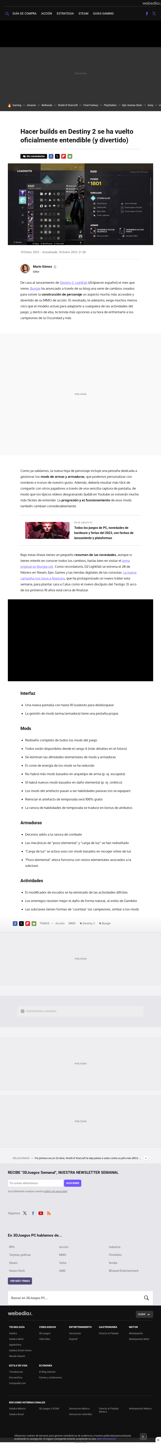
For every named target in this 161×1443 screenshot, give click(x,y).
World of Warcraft (68, 105)
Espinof (73, 1339)
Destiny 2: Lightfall (73, 282)
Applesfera (15, 1344)
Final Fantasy (90, 105)
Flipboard (63, 156)
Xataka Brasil (16, 1414)
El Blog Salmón (47, 1371)
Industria (114, 1247)
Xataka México (17, 1408)
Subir (141, 1314)
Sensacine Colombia (80, 1414)
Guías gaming (103, 13)
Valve (62, 1263)
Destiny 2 (89, 923)
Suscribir (72, 1183)
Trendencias (16, 1371)
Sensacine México (79, 1408)
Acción (46, 13)
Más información (106, 1438)
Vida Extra (44, 1339)
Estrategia (65, 13)
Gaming (17, 105)
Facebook (147, 13)
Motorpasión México (140, 1408)
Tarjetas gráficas (20, 1255)
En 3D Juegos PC (83, 522)
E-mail (70, 156)
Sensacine (75, 1333)
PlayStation (110, 105)
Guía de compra (25, 13)
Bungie (35, 288)
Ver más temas (20, 1280)
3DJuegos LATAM (49, 1408)
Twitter (154, 13)
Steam (83, 13)
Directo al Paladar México (109, 1410)
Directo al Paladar (109, 1333)
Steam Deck (17, 1271)
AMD (62, 1271)
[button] (44, 266)
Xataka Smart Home (20, 1350)
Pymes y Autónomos (50, 1377)
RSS (49, 1213)
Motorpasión (136, 1333)
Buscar (146, 1298)
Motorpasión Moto (139, 1339)
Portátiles (115, 1255)
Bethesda (47, 105)
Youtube (41, 1213)
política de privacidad (55, 1191)
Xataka (13, 1333)
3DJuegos (44, 1333)
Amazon (31, 105)
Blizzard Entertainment (123, 1271)
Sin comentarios (36, 156)
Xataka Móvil (16, 1339)
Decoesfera (15, 1377)
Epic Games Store (132, 105)
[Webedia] (152, 3)
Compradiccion (17, 1383)
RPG (12, 1247)
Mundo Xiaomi (17, 1356)
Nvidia (113, 1263)
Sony (150, 105)
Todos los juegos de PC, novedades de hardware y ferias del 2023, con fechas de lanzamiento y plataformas (104, 533)
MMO (72, 923)
